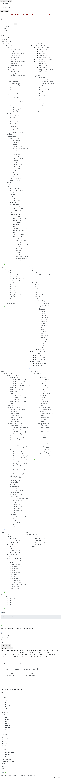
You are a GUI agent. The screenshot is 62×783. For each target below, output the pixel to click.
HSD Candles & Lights (19, 222)
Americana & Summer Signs (21, 162)
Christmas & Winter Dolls (17, 76)
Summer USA (44, 440)
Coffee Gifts (43, 404)
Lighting (3, 267)
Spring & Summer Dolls (17, 74)
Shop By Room (5, 532)
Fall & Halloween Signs (20, 158)
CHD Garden (17, 251)
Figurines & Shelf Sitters (14, 94)
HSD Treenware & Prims (20, 234)
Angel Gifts (43, 406)
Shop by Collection (12, 212)
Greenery (37, 287)
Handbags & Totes (45, 410)
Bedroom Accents (15, 552)
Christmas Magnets (19, 434)
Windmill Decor (14, 92)
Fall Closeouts (39, 540)
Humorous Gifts (45, 399)
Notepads (43, 412)
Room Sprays (42, 106)
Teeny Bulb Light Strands (17, 295)
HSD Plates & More (19, 230)
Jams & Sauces (14, 589)
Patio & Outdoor (15, 293)
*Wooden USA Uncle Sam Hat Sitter (12, 670)
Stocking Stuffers (15, 486)
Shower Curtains (15, 540)
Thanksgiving (13, 514)
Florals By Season (37, 271)
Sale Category (33, 534)
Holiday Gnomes (15, 480)
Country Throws (15, 200)
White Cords (13, 297)
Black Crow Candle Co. (45, 90)
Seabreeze (44, 345)
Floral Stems (38, 285)
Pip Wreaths (41, 311)
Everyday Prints (17, 150)
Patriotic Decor (14, 414)
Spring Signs (16, 170)
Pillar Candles (42, 54)
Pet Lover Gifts (44, 381)
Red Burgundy (45, 337)
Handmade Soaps (15, 564)
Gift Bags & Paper (15, 476)
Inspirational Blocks (15, 64)
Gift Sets (42, 422)
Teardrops (41, 349)
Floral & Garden (30, 267)
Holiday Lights (14, 482)
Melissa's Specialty (44, 96)
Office (9, 556)
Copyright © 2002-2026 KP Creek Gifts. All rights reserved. (18, 775)
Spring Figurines (17, 112)
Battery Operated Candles (43, 47)
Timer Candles (43, 56)
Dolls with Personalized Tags (18, 80)
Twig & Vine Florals (40, 295)
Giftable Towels (44, 432)
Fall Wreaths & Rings (19, 510)
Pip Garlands (41, 307)
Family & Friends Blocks (17, 54)
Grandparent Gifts (45, 389)
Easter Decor (17, 399)
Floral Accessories (37, 361)
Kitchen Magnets (15, 570)
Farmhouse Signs (15, 84)
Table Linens (17, 583)
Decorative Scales (15, 122)
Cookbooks (43, 416)
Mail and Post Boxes (16, 88)
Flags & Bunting (14, 422)
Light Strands (11, 285)
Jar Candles (39, 76)
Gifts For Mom (44, 387)
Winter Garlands (18, 444)
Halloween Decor (15, 518)
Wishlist (6, 28)
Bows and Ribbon (40, 365)
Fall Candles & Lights (16, 500)
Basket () (6, 3)
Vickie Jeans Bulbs (15, 281)
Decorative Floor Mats (19, 208)
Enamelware (13, 562)
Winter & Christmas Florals (42, 275)
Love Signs (16, 160)
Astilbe (37, 291)
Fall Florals (38, 273)
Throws (12, 548)
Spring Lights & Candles (17, 387)
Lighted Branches (12, 301)
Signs (11, 152)
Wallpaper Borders (15, 180)
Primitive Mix (44, 331)
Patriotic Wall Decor (16, 418)
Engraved (16, 156)
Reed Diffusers (43, 104)
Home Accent (5, 43)
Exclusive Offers (30, 22)
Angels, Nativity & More (20, 468)
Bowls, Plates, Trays (16, 560)
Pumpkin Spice (45, 347)
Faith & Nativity (14, 488)
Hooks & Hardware (12, 184)
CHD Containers (18, 248)
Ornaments (43, 430)
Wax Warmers (43, 110)
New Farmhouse (12, 603)
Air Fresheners (43, 100)
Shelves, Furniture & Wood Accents (17, 190)
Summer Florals (39, 279)
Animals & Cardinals (19, 462)
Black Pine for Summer (20, 132)
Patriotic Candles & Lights (17, 410)
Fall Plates (13, 524)
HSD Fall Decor (17, 220)
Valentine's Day (11, 406)
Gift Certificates (44, 418)
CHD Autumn (17, 255)
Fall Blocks (13, 51)
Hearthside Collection (16, 214)
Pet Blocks (13, 60)
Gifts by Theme (41, 391)
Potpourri (41, 108)
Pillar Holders (42, 64)
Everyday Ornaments (13, 188)
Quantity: (4, 640)
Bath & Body (43, 426)
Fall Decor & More (12, 496)
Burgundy (43, 315)
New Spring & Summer (14, 599)
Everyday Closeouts (41, 538)
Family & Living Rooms (13, 554)
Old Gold (43, 329)
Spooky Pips (44, 339)
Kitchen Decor (14, 568)
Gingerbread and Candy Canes (22, 456)
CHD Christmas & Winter (20, 257)
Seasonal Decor (8, 373)
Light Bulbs (10, 271)
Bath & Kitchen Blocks (16, 66)
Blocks (9, 47)
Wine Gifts (43, 395)
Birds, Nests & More (41, 353)
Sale (27, 532)
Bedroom (10, 544)
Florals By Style (36, 283)
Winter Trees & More (19, 448)
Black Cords (13, 299)
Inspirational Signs (18, 168)
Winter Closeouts (40, 544)
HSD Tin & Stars (18, 232)
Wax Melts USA (44, 450)
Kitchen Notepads (15, 572)
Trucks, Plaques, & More (17, 102)
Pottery (12, 577)
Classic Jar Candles (47, 86)
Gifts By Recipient (42, 377)
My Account (6, 7)
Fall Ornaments (14, 520)
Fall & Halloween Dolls (17, 522)
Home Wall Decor (12, 136)
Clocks (9, 68)
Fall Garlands (17, 508)
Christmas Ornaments (16, 450)
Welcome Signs (17, 172)
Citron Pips (44, 319)
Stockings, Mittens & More (21, 464)
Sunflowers (38, 289)
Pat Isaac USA (44, 444)
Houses (12, 96)
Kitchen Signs (17, 174)
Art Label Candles (47, 80)
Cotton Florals (39, 297)
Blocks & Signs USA (46, 452)
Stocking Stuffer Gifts (43, 424)
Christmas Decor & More (14, 424)
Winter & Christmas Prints (20, 148)
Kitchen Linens (14, 204)
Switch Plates (11, 303)
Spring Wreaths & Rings (20, 379)
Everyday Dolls (14, 72)
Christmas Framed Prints (20, 428)
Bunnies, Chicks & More (20, 398)
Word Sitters (14, 104)
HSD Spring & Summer (20, 218)
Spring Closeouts (40, 542)
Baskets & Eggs (17, 395)
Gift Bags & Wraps (42, 375)
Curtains (12, 196)
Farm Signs (16, 166)
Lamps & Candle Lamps (14, 283)
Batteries (41, 51)
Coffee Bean (44, 321)
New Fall (9, 601)
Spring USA (13, 391)
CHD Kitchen (17, 246)
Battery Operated (15, 287)
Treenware (10, 182)
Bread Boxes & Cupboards (18, 585)
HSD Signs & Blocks (19, 236)
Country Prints (14, 138)
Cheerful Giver (43, 88)
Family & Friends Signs (19, 164)
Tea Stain (43, 341)
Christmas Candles (15, 436)
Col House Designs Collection (19, 90)
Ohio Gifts (43, 398)
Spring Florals (38, 277)
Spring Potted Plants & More (21, 385)
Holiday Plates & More (16, 478)
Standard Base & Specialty (18, 279)
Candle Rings (41, 301)
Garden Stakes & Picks (41, 359)
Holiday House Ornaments (21, 472)
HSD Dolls (16, 224)
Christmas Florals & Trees (17, 440)
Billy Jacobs (16, 140)
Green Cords (14, 291)
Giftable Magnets (45, 428)
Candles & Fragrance (35, 43)
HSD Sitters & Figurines (20, 228)
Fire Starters (39, 112)
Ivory (42, 327)
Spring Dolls (13, 404)
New (2, 595)
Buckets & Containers (41, 363)
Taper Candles (43, 49)
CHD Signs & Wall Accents (21, 240)
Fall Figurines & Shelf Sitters (18, 516)
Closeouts (35, 536)
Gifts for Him (43, 385)
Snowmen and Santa (19, 454)
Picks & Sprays (42, 309)
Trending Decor (11, 114)
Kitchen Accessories (16, 566)
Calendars (43, 420)
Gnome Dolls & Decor (16, 116)
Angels (12, 100)
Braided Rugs (17, 210)
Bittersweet (16, 504)
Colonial (43, 323)
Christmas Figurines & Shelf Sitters (20, 438)
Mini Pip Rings (45, 303)
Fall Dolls (13, 78)
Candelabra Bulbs (15, 273)
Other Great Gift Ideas (43, 408)
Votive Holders (43, 72)
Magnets (9, 186)
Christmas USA (44, 448)
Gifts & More (34, 371)
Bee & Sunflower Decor (17, 118)
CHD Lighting (17, 252)
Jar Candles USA (45, 442)
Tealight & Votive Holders (46, 70)
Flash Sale (35, 546)
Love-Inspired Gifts (45, 393)
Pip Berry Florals (39, 299)
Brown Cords (14, 289)
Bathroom (10, 536)
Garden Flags (38, 355)
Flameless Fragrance (42, 98)
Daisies (37, 293)
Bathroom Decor (15, 542)
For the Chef (43, 383)
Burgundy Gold (45, 317)
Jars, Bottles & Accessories (18, 86)
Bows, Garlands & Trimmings (21, 470)
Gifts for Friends (44, 379)
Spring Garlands (17, 383)
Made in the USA (42, 434)
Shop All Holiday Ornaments (21, 474)
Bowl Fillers (10, 192)
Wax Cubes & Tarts (44, 102)
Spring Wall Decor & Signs (17, 389)
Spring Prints (17, 144)
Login (9, 22)
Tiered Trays (13, 126)
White (42, 343)
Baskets (9, 134)
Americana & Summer (13, 408)
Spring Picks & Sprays (19, 381)
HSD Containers (18, 226)
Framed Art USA (45, 454)
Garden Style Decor (40, 357)
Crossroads (42, 78)
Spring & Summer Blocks (17, 62)
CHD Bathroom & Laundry (21, 244)
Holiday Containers (15, 492)
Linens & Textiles (12, 194)
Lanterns (38, 74)
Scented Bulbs (14, 275)
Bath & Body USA (45, 456)
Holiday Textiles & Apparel (18, 490)
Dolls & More (11, 70)
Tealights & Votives (44, 57)
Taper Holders (43, 68)
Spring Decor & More (13, 375)
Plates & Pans (43, 66)
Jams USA (43, 438)
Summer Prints (17, 146)
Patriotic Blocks (14, 57)
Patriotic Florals (39, 281)
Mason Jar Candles (47, 82)
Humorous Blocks (15, 56)
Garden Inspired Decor (38, 351)
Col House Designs (16, 238)
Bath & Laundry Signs (19, 154)
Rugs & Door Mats (15, 206)
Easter (12, 393)
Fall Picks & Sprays (18, 506)
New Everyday (11, 605)
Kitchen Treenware (15, 587)
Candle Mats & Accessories (44, 60)
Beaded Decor (14, 124)
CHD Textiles (17, 261)
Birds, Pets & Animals (16, 98)
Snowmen (13, 484)
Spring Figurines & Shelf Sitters (19, 401)
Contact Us (21, 22)
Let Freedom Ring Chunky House (31, 670)
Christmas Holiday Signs (20, 432)
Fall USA (42, 436)
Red (42, 333)
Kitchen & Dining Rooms (14, 558)
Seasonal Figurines (15, 106)
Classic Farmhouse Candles (47, 94)
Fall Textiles (13, 526)
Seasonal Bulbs (14, 277)
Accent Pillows (14, 202)
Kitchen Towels (17, 581)
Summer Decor (14, 416)
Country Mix (44, 325)
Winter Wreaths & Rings (20, 446)
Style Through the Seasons (18, 128)
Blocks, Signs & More (16, 426)
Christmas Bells (17, 452)
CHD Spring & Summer (20, 259)
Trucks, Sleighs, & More (20, 466)
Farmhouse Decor (12, 82)
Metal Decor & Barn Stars (17, 178)
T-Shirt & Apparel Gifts (46, 414)
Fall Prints (16, 142)
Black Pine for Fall (18, 130)
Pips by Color (41, 313)
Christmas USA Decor (16, 494)
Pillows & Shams (15, 550)
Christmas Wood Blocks (20, 430)
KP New (6, 597)
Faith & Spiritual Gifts (46, 401)
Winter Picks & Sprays (19, 442)
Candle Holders (40, 62)
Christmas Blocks (15, 49)
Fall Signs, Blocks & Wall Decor (19, 498)
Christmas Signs (18, 176)
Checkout (4, 39)
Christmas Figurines (19, 108)
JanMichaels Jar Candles (46, 92)
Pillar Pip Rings (45, 305)
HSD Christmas (17, 216)
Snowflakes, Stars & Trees (21, 458)
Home (14, 22)
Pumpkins (13, 512)
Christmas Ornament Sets (21, 460)
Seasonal (4, 371)
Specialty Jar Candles (48, 84)
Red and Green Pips (47, 335)
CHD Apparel (17, 242)
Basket (6, 31)
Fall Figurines (17, 110)
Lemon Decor (14, 120)
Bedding (12, 198)
